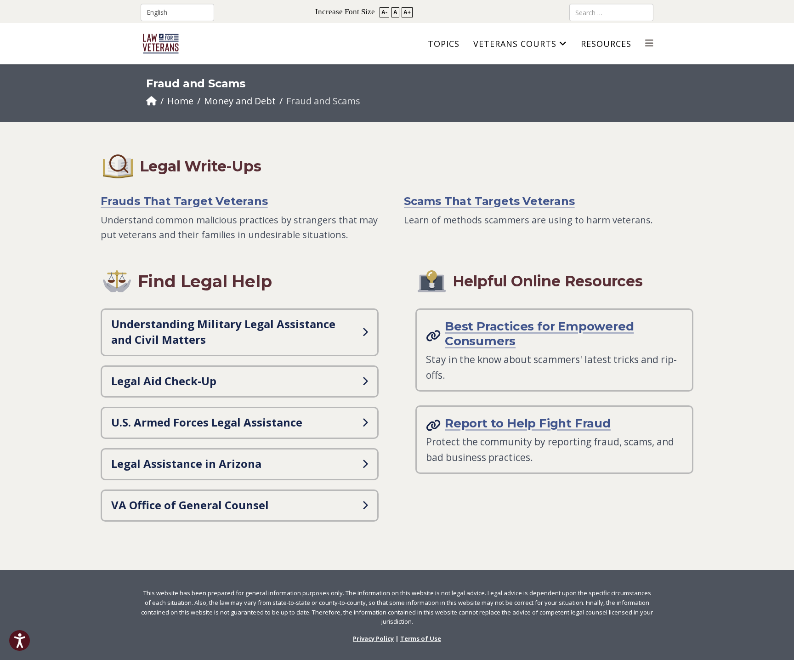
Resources (606, 43)
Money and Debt (240, 101)
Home (180, 101)
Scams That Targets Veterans (489, 201)
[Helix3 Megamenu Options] (649, 43)
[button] (19, 640)
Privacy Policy (373, 638)
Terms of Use (420, 638)
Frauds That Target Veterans (184, 201)
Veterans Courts (514, 43)
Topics (443, 43)
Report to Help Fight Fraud (528, 423)
